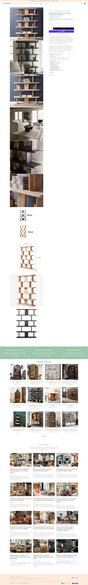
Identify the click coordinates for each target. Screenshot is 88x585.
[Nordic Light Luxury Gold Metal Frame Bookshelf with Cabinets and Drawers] (70, 419)
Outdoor (30, 3)
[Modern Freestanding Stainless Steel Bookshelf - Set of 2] (53, 372)
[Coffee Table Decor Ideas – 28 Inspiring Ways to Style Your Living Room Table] (21, 546)
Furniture (20, 3)
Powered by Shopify (26, 583)
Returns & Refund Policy (25, 578)
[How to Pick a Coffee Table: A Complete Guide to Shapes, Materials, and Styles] (67, 517)
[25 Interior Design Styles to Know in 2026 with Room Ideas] (21, 489)
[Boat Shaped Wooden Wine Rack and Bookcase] (18, 395)
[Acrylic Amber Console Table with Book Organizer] (53, 395)
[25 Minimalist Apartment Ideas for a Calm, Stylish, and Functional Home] (44, 489)
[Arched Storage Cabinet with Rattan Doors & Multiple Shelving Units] (35, 419)
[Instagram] (74, 577)
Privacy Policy (32, 578)
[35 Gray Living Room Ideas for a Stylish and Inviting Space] (44, 460)
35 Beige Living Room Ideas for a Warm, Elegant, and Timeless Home (20, 470)
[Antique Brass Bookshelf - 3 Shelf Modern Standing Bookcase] (18, 419)
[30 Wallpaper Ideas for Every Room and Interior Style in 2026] (67, 460)
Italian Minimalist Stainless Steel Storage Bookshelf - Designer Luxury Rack (35, 406)
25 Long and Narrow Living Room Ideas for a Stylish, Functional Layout (66, 500)
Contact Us (45, 578)
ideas (11, 467)
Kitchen (35, 3)
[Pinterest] (75, 577)
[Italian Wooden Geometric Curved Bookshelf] (70, 395)
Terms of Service (39, 578)
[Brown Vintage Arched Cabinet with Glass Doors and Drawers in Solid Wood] (53, 419)
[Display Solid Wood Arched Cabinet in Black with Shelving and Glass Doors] (70, 372)
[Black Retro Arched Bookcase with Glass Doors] (18, 372)
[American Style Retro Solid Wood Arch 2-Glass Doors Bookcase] (35, 372)
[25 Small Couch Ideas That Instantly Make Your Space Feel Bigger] (21, 517)
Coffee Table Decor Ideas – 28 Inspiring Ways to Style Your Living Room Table (20, 557)
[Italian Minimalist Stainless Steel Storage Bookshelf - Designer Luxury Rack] (35, 395)
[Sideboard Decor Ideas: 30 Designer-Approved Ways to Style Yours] (44, 546)
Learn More (17, 355)
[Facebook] (72, 577)
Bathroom (41, 3)
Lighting (15, 3)
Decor (26, 3)
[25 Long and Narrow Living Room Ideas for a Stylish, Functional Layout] (67, 489)
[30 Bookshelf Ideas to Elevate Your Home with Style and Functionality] (44, 517)
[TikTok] (77, 577)
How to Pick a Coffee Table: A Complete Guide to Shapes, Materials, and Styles (65, 528)
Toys (46, 3)
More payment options (61, 33)
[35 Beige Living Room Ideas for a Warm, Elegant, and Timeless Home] (21, 460)
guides (57, 525)
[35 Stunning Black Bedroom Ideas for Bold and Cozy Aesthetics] (67, 546)
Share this (52, 74)
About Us (11, 578)
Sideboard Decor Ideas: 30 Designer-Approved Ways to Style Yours (43, 557)
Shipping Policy (17, 578)
